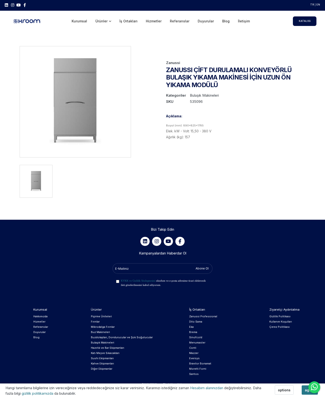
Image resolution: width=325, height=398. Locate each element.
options (284, 390)
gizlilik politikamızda (38, 393)
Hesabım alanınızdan (207, 388)
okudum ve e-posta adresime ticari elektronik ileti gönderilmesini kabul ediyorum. (163, 282)
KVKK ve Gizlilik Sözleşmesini (138, 280)
